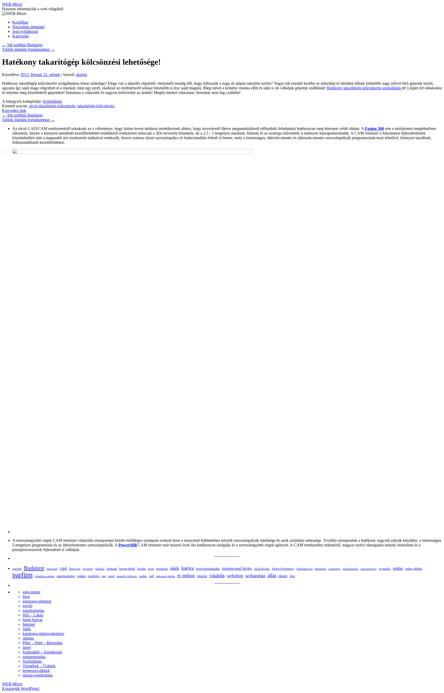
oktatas (28, 638)
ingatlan (162, 569)
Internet (29, 624)
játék (174, 568)
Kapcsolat (20, 36)
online (398, 568)
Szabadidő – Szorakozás (42, 652)
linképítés (320, 568)
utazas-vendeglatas (38, 675)
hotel (151, 568)
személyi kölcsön (127, 576)
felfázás (99, 568)
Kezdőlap (20, 22)
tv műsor (186, 575)
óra (292, 576)
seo (104, 576)
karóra (187, 568)
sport (111, 576)
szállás (143, 576)
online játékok (413, 569)
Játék (27, 629)
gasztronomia (33, 610)
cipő (63, 568)
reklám (81, 576)
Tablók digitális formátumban (28, 49)
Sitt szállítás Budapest (22, 45)
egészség (88, 568)
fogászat (112, 569)
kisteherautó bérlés (237, 568)
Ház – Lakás (33, 615)
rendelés (93, 576)
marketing (334, 568)
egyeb (27, 606)
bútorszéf (52, 568)
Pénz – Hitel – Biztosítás (42, 643)
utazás (202, 576)
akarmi (81, 74)
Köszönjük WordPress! (21, 688)
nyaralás (385, 569)
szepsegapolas (34, 656)
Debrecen (74, 568)
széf (151, 576)
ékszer (283, 576)
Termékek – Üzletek (39, 666)
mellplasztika (350, 568)
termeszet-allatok (36, 670)
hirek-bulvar (32, 620)
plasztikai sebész (44, 576)
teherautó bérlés (165, 576)
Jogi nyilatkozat (25, 31)
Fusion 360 (374, 128)
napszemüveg (368, 568)
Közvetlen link (14, 110)
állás (272, 575)
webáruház (255, 575)
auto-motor (31, 592)
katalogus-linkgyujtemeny (43, 633)
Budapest (34, 568)
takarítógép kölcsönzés (95, 106)
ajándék (17, 568)
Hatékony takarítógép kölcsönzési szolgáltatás (364, 88)
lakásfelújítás (262, 568)
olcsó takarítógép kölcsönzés (52, 106)
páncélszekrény (66, 576)
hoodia (141, 569)
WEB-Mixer (12, 4)
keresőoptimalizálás (208, 569)
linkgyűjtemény (283, 569)
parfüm (22, 575)
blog (26, 596)
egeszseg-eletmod (37, 601)
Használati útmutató (28, 27)
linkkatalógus (304, 568)
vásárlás (217, 575)
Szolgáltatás (52, 101)
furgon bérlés (127, 569)
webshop (235, 575)
